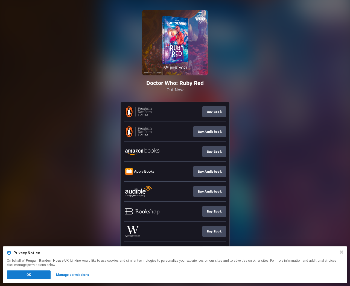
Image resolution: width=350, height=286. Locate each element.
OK (29, 275)
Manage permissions (72, 275)
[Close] (341, 252)
